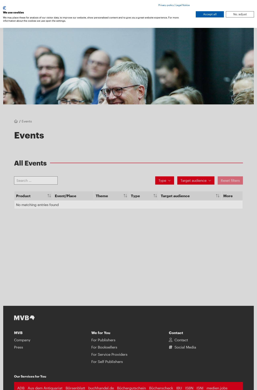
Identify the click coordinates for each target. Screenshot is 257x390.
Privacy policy (166, 5)
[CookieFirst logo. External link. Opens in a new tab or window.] (4, 8)
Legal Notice (183, 5)
